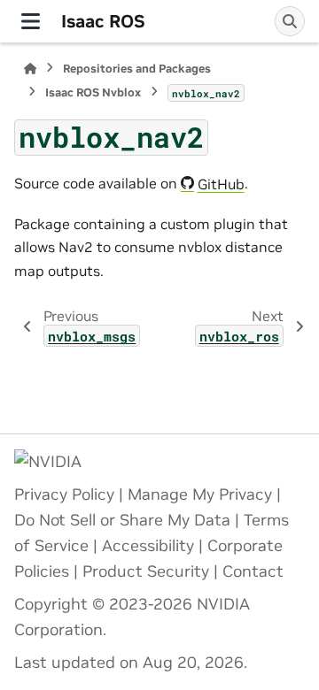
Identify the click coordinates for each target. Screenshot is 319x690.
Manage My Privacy (200, 494)
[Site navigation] (30, 21)
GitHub (221, 184)
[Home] (30, 68)
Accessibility (148, 546)
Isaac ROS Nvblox (93, 92)
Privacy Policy (64, 494)
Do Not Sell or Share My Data (122, 520)
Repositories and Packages (137, 68)
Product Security (145, 571)
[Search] (290, 21)
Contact (253, 571)
